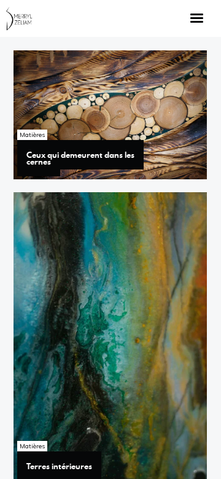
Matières (32, 135)
